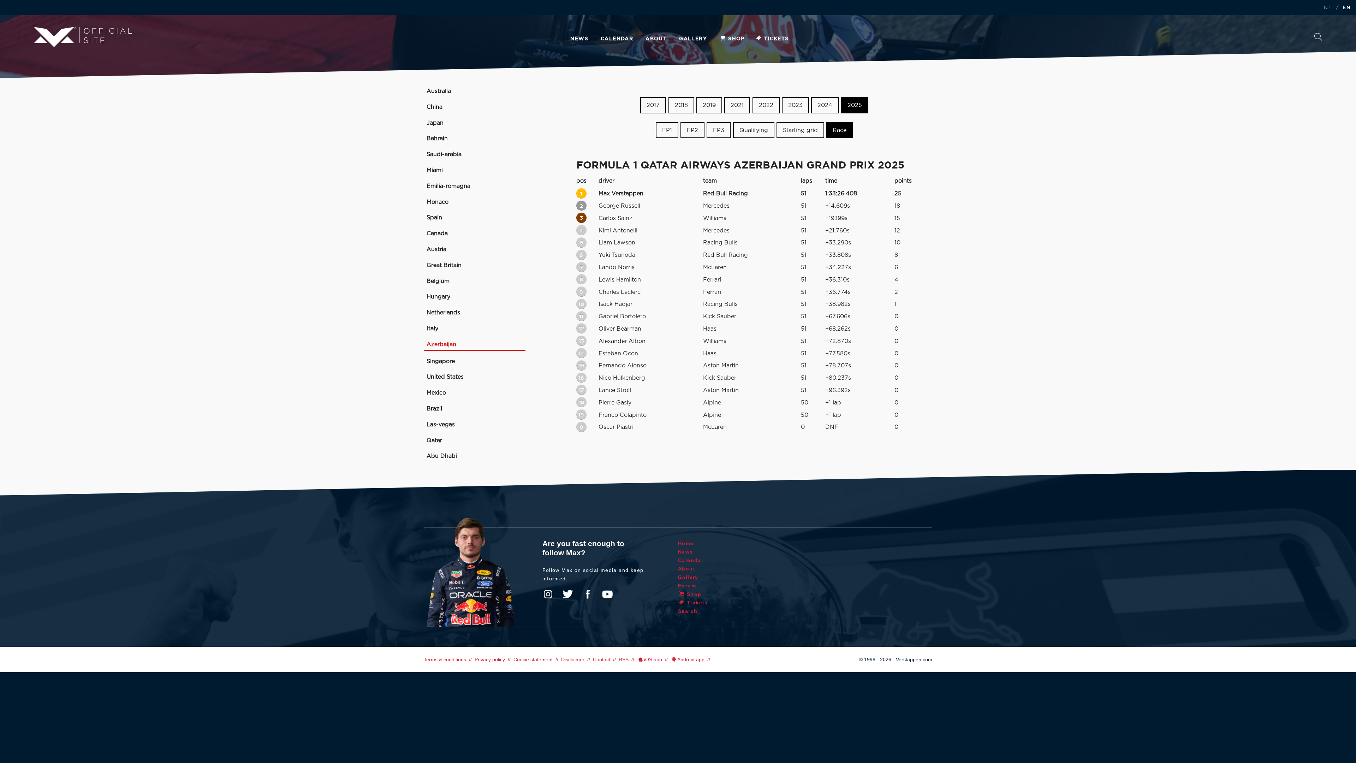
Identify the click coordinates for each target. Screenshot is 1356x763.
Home (686, 543)
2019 (709, 105)
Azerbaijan (441, 344)
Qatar (434, 440)
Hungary (438, 297)
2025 (855, 105)
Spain (434, 217)
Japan (435, 123)
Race (839, 130)
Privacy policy (490, 659)
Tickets (776, 38)
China (434, 107)
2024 (824, 105)
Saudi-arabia (444, 154)
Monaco (437, 202)
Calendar (617, 38)
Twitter (567, 594)
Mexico (436, 393)
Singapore (441, 361)
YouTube (607, 594)
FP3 (718, 130)
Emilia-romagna (448, 186)
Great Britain (444, 265)
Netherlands (443, 312)
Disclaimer (572, 659)
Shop (736, 38)
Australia (439, 91)
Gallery (693, 38)
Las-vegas (441, 424)
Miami (435, 170)
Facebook (587, 594)
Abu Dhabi (442, 456)
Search (1318, 39)
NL (1328, 8)
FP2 (692, 130)
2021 (737, 105)
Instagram (548, 594)
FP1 (667, 130)
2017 (653, 105)
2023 (795, 105)
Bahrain (437, 138)
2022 (766, 105)
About (656, 38)
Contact (601, 659)
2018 (681, 105)
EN (1347, 8)
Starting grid (800, 130)
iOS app (653, 659)
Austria (436, 249)
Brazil (434, 409)
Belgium (438, 281)
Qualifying (753, 130)
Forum (687, 585)
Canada (437, 233)
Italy (432, 328)
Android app (690, 659)
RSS (624, 659)
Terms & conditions (445, 659)
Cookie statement (533, 659)
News (579, 38)
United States (445, 377)
